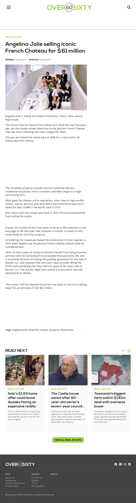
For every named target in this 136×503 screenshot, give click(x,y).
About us (10, 478)
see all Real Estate (68, 440)
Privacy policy (12, 486)
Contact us (10, 481)
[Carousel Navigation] (126, 351)
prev (123, 351)
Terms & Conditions (15, 483)
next (128, 351)
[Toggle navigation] (8, 7)
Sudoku (35, 481)
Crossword (37, 478)
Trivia (34, 483)
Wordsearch (38, 486)
